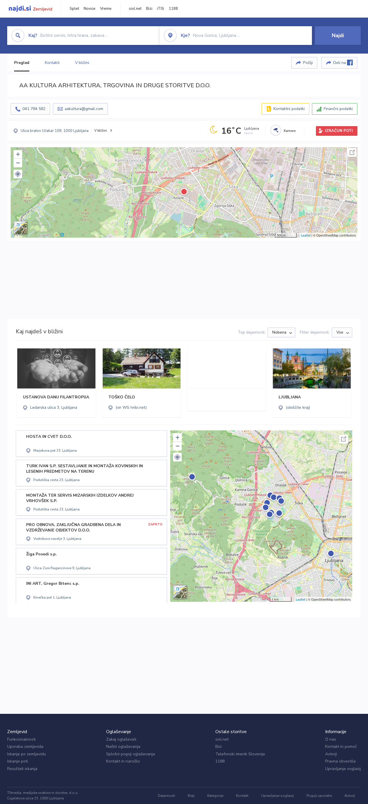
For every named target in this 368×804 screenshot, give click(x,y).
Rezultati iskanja (22, 768)
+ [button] (18, 154)
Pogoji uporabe (319, 795)
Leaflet (305, 235)
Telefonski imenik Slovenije (240, 754)
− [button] (18, 163)
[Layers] (20, 228)
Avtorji (331, 754)
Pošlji (308, 62)
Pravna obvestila (340, 761)
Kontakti (52, 62)
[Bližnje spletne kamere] (276, 130)
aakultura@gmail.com (84, 108)
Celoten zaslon (352, 152)
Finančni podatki (338, 108)
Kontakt (242, 795)
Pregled (21, 62)
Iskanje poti (17, 761)
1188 (173, 8)
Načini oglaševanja (123, 746)
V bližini (82, 62)
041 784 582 (33, 108)
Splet (74, 8)
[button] (18, 174)
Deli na (340, 62)
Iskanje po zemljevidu (26, 754)
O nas (330, 739)
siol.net (135, 8)
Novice (89, 8)
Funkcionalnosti (21, 739)
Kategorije (215, 795)
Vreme (106, 8)
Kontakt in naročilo (123, 761)
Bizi (149, 8)
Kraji (191, 795)
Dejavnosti (166, 795)
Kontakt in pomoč (340, 746)
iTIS (160, 8)
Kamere (290, 130)
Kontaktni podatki (289, 108)
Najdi (338, 35)
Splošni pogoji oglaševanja (130, 754)
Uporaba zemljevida (25, 746)
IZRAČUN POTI (339, 130)
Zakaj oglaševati (121, 739)
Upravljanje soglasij (343, 768)
